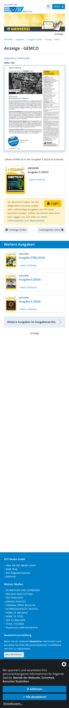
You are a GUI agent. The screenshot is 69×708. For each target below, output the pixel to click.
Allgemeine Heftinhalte (17, 58)
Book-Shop (12, 569)
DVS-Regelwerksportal (18, 572)
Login (54, 203)
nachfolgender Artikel (50, 229)
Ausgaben (20, 39)
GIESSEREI (8, 39)
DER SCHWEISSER (15, 620)
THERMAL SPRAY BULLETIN (21, 605)
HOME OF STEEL (15, 616)
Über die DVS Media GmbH (21, 565)
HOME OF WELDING (17, 612)
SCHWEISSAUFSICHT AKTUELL (22, 608)
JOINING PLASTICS (16, 601)
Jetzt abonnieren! (14, 654)
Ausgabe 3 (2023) (34, 39)
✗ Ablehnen (34, 689)
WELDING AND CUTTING (19, 594)
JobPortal (11, 576)
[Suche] (48, 6)
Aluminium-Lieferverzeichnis (22, 627)
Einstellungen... (12, 703)
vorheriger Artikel (17, 229)
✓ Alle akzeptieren (34, 697)
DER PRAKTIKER (14, 597)
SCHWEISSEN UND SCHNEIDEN (23, 590)
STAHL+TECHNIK (15, 623)
